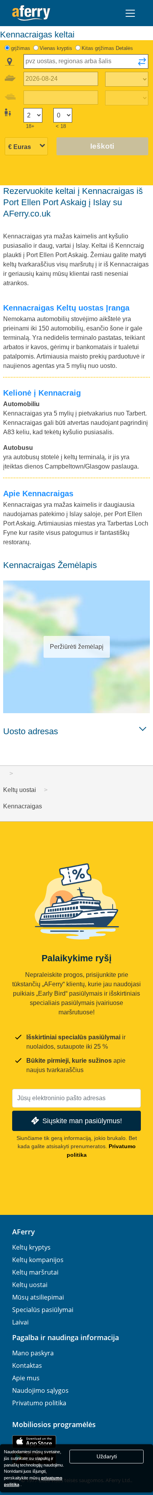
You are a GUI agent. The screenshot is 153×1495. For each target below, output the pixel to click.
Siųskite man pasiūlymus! (82, 1121)
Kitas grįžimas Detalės (107, 48)
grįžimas (20, 48)
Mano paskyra (33, 1353)
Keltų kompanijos (38, 1259)
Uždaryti (107, 1456)
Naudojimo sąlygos (40, 1390)
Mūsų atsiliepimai (38, 1297)
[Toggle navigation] (130, 13)
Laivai (20, 1322)
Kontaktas (27, 1365)
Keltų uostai (29, 1284)
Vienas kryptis (56, 48)
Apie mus (26, 1378)
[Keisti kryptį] (142, 64)
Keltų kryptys (31, 1247)
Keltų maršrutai (35, 1272)
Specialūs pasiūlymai (42, 1309)
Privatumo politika (39, 1403)
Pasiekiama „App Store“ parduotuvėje (34, 1441)
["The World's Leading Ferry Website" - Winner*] (31, 13)
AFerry (23, 1231)
